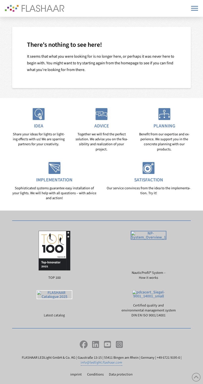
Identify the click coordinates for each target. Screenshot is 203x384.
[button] (194, 8)
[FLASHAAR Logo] (34, 8)
